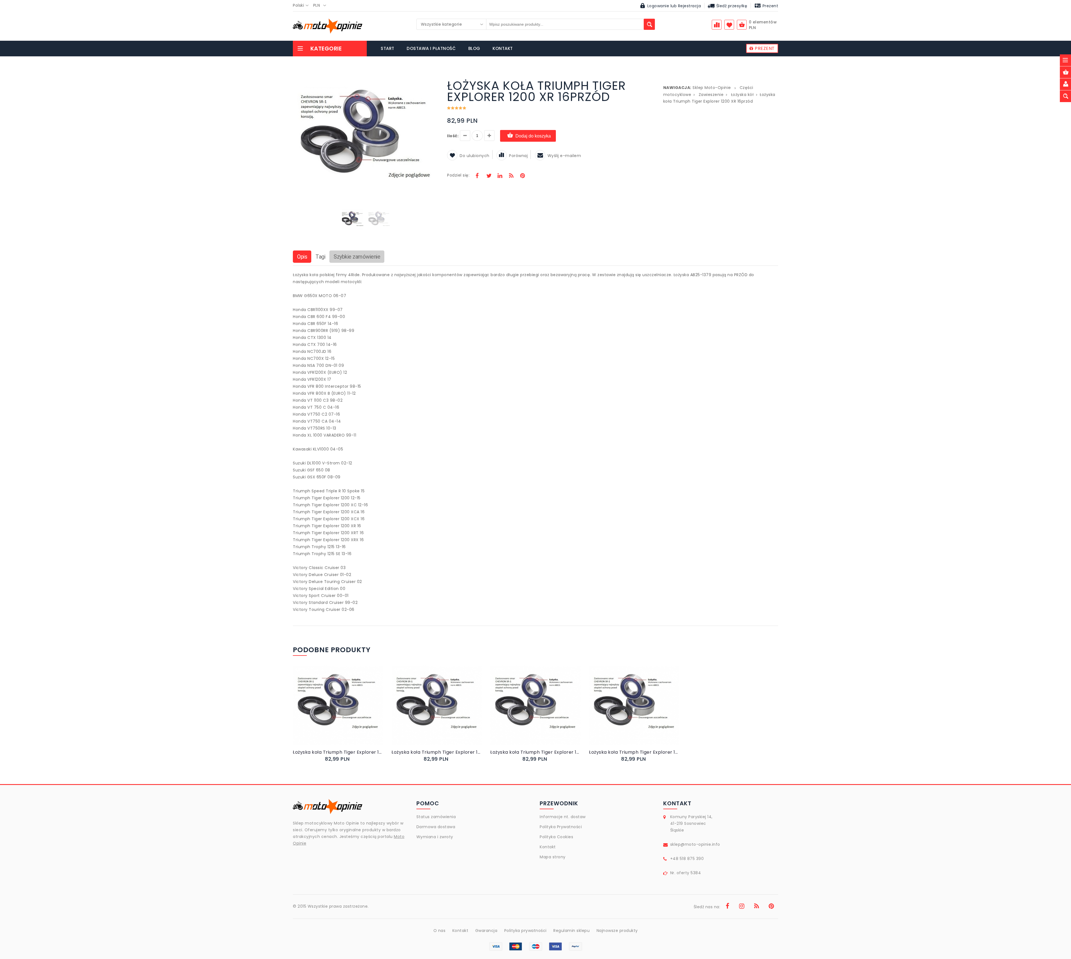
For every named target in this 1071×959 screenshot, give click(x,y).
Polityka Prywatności (561, 827)
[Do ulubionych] (345, 711)
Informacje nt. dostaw (563, 817)
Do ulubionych (474, 155)
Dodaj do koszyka (533, 136)
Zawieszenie (711, 94)
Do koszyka (333, 711)
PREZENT (764, 48)
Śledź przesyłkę (731, 6)
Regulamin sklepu (571, 930)
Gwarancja (486, 930)
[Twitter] (489, 176)
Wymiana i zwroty (434, 837)
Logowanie (658, 6)
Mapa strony (553, 857)
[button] (433, 80)
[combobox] (302, 5)
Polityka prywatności (525, 930)
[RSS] (511, 176)
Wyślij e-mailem (564, 155)
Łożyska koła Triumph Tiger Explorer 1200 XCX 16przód (338, 752)
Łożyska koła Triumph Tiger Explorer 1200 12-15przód (634, 752)
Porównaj (518, 155)
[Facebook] (477, 176)
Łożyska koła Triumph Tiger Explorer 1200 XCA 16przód (535, 752)
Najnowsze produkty (617, 930)
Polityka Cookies (556, 837)
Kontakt (548, 847)
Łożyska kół (742, 94)
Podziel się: (458, 175)
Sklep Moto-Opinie (712, 87)
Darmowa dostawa (435, 827)
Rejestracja (689, 6)
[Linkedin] (500, 176)
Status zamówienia (436, 817)
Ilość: (453, 136)
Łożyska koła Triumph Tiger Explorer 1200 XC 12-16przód (437, 752)
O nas (439, 930)
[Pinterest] (522, 176)
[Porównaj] (351, 711)
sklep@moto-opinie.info (695, 844)
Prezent (769, 6)
